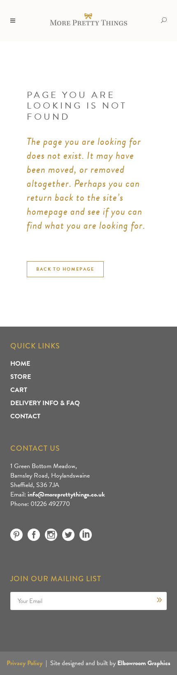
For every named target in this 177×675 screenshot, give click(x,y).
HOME (20, 363)
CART (18, 389)
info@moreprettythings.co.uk (66, 494)
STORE (20, 376)
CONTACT (25, 416)
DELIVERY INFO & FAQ (45, 403)
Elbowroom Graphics (143, 663)
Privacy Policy (24, 663)
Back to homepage (65, 269)
